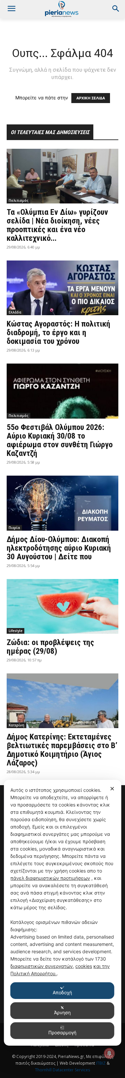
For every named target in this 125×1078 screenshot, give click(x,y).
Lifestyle (15, 630)
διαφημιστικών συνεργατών (41, 966)
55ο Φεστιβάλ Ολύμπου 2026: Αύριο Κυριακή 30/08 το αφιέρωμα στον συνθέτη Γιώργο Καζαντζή (60, 440)
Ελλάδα (15, 312)
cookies (83, 966)
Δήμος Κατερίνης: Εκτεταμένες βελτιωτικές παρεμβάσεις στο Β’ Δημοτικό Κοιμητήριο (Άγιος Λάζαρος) (62, 749)
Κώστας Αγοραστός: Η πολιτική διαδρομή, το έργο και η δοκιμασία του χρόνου (58, 332)
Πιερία (14, 527)
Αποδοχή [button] (62, 992)
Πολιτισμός (18, 200)
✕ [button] (112, 788)
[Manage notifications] (109, 1053)
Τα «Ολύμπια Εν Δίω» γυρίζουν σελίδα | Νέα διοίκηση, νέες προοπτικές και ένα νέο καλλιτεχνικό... (57, 225)
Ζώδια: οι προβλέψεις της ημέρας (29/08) (50, 647)
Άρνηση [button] (62, 1012)
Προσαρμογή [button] (62, 1032)
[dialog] (62, 913)
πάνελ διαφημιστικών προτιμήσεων (50, 878)
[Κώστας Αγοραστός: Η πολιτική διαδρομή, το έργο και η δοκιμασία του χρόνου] (62, 287)
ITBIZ (101, 1063)
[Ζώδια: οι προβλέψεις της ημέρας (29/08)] (62, 606)
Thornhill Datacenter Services (62, 1070)
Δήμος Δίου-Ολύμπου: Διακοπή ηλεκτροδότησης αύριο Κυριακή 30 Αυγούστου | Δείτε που (59, 548)
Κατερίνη (16, 725)
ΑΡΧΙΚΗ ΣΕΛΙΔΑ (90, 98)
